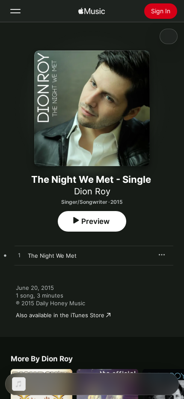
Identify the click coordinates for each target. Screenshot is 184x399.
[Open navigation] (15, 11)
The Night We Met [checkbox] (52, 255)
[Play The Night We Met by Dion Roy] (19, 255)
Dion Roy (92, 191)
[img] (91, 11)
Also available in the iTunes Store (60, 315)
